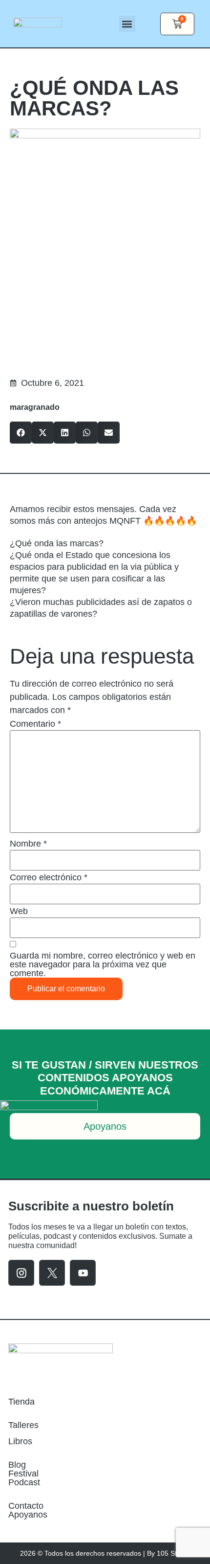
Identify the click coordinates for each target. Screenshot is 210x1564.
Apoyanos (27, 1514)
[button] (127, 24)
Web (19, 911)
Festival (23, 1473)
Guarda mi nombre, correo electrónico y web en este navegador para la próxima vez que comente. (102, 964)
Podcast (24, 1482)
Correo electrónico (48, 877)
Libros (20, 1441)
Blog (17, 1465)
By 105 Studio (168, 1553)
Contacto (25, 1506)
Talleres (23, 1425)
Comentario (35, 723)
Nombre (28, 843)
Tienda (21, 1402)
